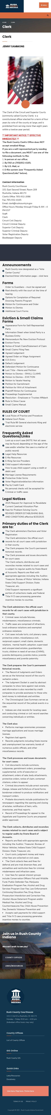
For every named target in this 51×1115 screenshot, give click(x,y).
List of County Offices (16, 1040)
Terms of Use (18, 1101)
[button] (13, 957)
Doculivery (11, 1079)
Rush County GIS (14, 1058)
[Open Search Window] (47, 15)
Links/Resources (13, 1075)
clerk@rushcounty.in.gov (20, 203)
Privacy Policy (31, 1101)
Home (4, 22)
